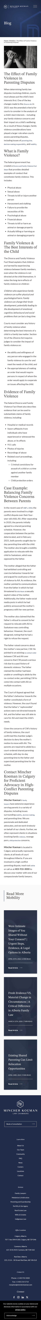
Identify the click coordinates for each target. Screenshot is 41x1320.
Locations (20, 1171)
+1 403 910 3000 (23, 1278)
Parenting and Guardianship (20, 1202)
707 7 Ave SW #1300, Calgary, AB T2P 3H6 (20, 1240)
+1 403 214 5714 (22, 1282)
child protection (15, 840)
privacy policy (20, 1310)
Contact (20, 1175)
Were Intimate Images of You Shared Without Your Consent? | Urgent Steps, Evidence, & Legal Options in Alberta (19, 939)
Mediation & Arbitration (20, 1198)
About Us (20, 1146)
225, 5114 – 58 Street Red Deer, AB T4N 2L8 (20, 1260)
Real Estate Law (20, 1210)
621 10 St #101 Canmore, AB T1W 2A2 (20, 1250)
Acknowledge (11, 1315)
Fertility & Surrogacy (20, 1206)
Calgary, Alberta (20, 1236)
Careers (20, 1167)
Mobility (12, 41)
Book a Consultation (14, 1124)
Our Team (20, 1150)
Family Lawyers (20, 1193)
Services (20, 1187)
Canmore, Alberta (20, 1246)
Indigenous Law (20, 1219)
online (33, 866)
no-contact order (30, 653)
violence (22, 837)
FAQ (20, 1158)
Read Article (13, 968)
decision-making (28, 815)
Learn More (20, 1139)
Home (6, 41)
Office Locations (20, 1230)
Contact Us (20, 1272)
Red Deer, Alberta (20, 1257)
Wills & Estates (20, 1215)
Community (20, 1154)
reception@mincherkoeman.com (20, 1285)
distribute (20, 591)
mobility (34, 144)
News (20, 1163)
